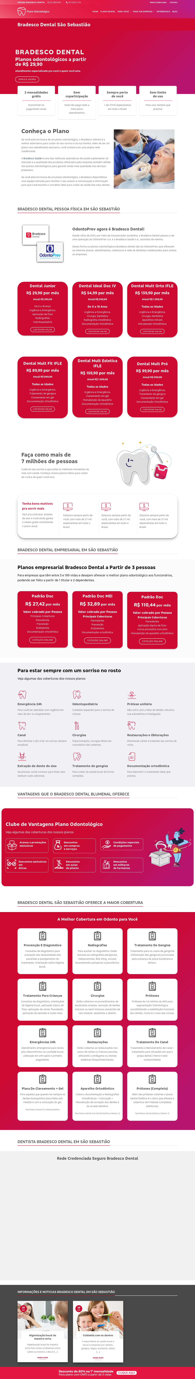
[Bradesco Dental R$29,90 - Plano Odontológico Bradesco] (34, 11)
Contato (173, 2)
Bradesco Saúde (32, 158)
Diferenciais (163, 11)
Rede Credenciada (158, 2)
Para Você (123, 11)
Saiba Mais (42, 1358)
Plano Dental (107, 11)
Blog (174, 11)
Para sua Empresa (142, 11)
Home (95, 11)
